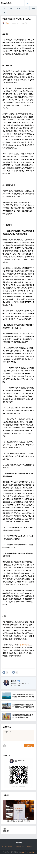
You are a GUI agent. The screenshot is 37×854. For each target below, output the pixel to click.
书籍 (3, 12)
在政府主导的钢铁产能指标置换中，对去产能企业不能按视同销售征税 (23, 707)
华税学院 (29, 847)
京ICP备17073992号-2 (27, 852)
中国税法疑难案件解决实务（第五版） (18, 821)
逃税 (25, 8)
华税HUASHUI (20, 847)
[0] (3, 672)
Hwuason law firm (7, 847)
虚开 (11, 8)
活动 (33, 8)
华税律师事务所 (23, 645)
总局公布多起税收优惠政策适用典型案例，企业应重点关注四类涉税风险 (23, 696)
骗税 (18, 8)
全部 (3, 8)
